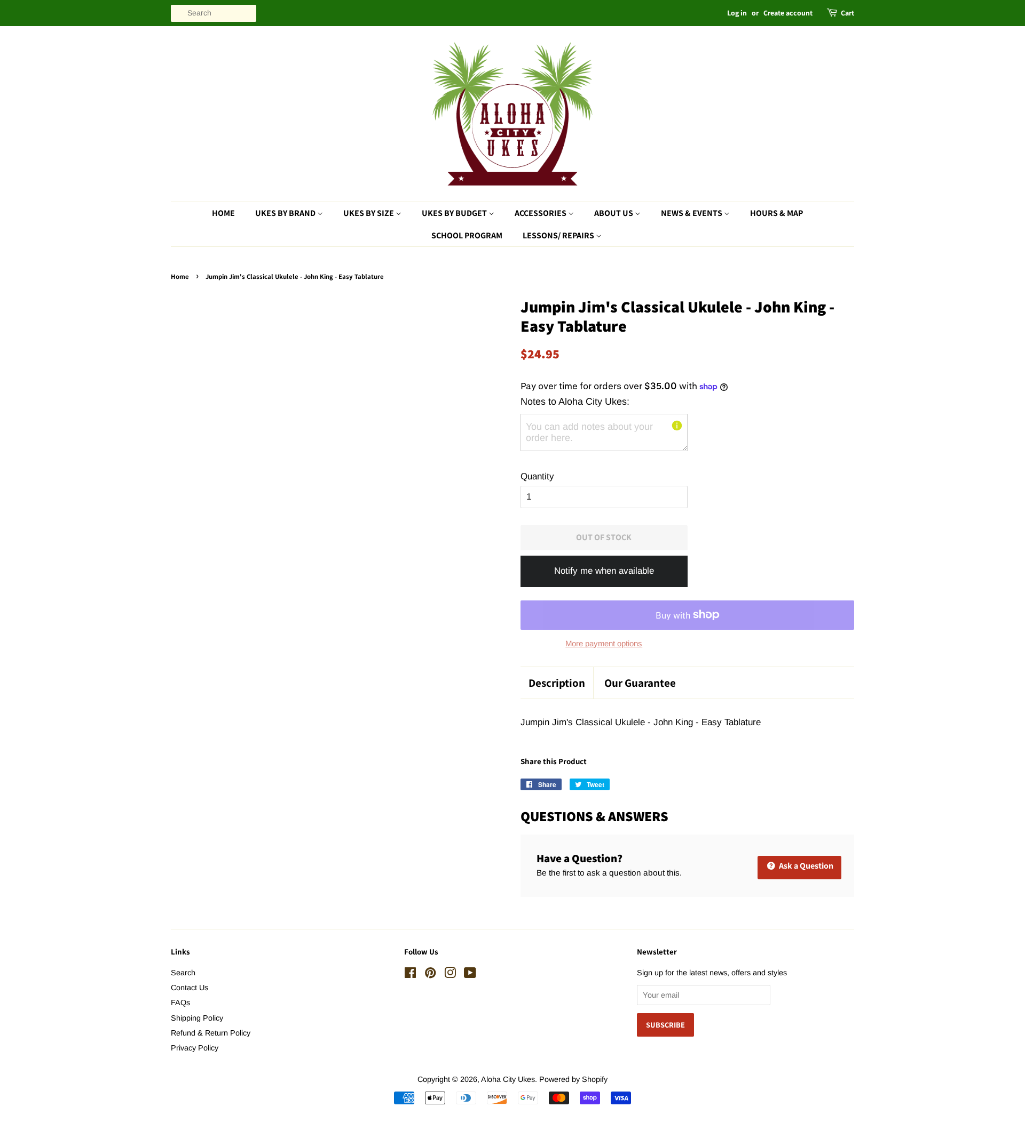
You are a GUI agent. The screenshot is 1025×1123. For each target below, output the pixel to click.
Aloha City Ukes (508, 1079)
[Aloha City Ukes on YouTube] (470, 974)
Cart (847, 13)
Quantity (537, 476)
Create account (788, 13)
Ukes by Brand (286, 213)
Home (223, 213)
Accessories (541, 213)
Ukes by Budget (455, 213)
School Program (466, 235)
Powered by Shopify (573, 1079)
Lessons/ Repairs (559, 235)
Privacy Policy (194, 1048)
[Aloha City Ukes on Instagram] (450, 974)
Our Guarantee (640, 683)
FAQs (180, 1002)
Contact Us (189, 987)
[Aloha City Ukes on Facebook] (410, 974)
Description (557, 683)
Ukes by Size (369, 213)
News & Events (692, 213)
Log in (737, 13)
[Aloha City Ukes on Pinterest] (430, 974)
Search (183, 972)
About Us (614, 213)
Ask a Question (805, 865)
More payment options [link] (603, 643)
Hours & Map (776, 213)
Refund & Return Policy (210, 1033)
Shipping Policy (197, 1018)
